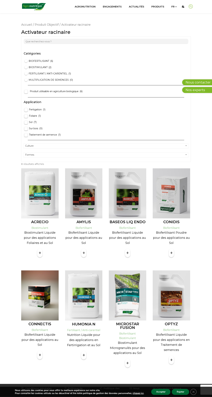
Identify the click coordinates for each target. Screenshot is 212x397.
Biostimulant (40, 67)
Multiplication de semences (51, 79)
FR (173, 6)
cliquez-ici (138, 393)
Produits (157, 6)
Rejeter (180, 391)
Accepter (160, 391)
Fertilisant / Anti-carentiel (50, 73)
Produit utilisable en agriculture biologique (56, 91)
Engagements (112, 6)
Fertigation (37, 109)
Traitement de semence (45, 134)
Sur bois (35, 128)
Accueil (26, 25)
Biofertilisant (41, 60)
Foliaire (35, 115)
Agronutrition (85, 6)
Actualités (136, 6)
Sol (33, 122)
